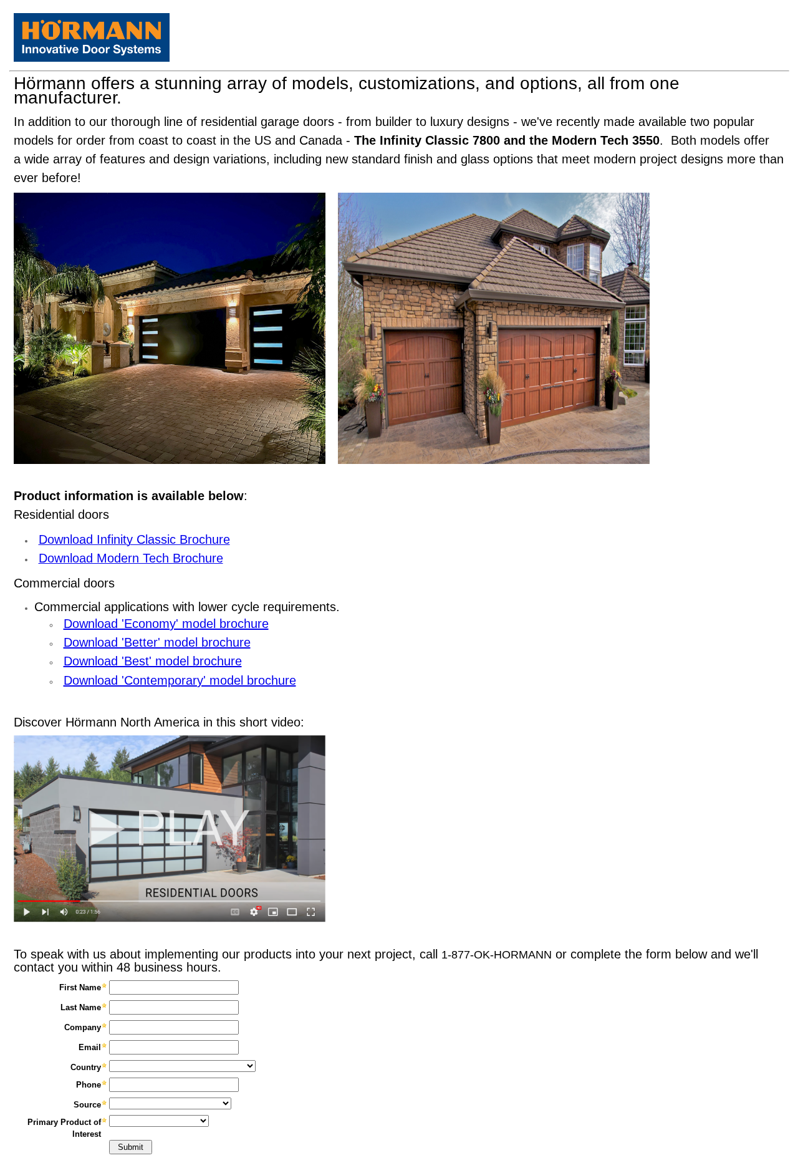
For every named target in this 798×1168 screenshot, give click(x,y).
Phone (88, 1084)
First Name (80, 987)
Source (87, 1104)
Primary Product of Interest (64, 1127)
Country (85, 1067)
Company (82, 1027)
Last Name (80, 1007)
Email (90, 1047)
